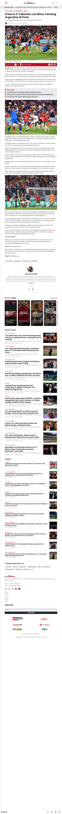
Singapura (15, 565)
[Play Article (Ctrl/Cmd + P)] (49, 65)
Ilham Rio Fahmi (46, 565)
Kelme (39, 565)
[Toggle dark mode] (56, 2)
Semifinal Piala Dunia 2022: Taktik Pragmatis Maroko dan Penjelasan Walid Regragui (30, 94)
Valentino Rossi (22, 565)
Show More (31, 283)
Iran (32, 568)
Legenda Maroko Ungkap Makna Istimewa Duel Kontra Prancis (24, 92)
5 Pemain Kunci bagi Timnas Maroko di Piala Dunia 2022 (22, 96)
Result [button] (6, 598)
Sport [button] (6, 594)
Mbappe (48, 220)
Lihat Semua (53, 297)
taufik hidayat (8, 565)
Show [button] (6, 600)
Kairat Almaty (18, 568)
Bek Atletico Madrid (10, 568)
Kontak (44, 636)
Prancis (7, 79)
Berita (26, 11)
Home (6, 591)
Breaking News (17, 261)
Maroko (50, 232)
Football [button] (7, 593)
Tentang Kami (19, 636)
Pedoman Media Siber (30, 636)
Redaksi (39, 636)
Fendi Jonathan (26, 568)
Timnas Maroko (34, 261)
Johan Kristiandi (11, 23)
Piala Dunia (8, 11)
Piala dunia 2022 (9, 261)
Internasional (18, 11)
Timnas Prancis (25, 261)
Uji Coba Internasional (32, 565)
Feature (7, 596)
